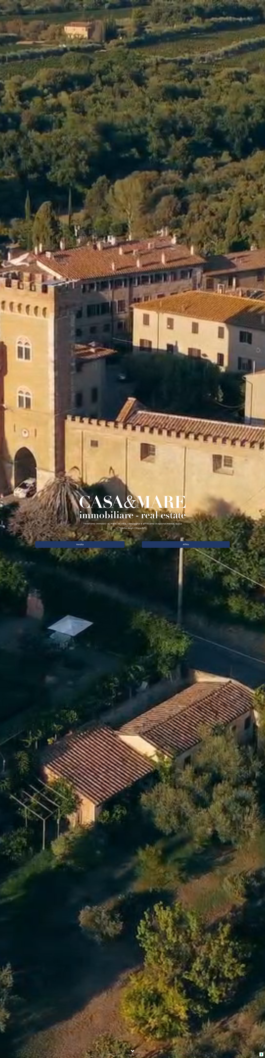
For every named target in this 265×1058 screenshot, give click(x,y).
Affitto (186, 544)
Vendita (80, 544)
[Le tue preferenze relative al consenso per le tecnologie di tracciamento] (261, 1054)
